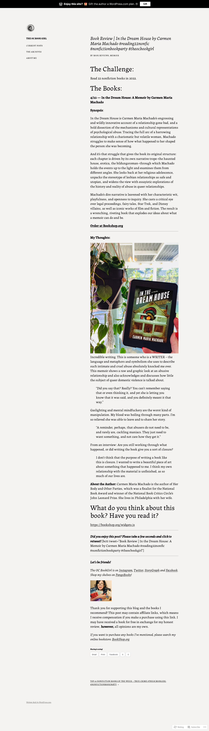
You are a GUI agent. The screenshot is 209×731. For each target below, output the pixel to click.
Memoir (114, 55)
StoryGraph (152, 569)
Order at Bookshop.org (106, 225)
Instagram (125, 569)
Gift (145, 4)
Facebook (171, 569)
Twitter (138, 569)
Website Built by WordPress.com (38, 702)
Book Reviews (101, 55)
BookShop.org (120, 638)
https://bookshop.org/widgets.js (112, 524)
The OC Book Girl (36, 38)
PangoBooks (123, 574)
